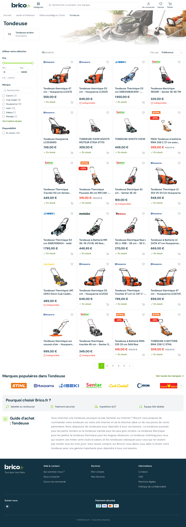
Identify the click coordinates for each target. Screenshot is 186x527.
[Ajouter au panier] (72, 102)
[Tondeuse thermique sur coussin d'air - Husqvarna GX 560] (59, 334)
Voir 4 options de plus (12, 121)
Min (3, 68)
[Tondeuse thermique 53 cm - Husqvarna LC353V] (95, 82)
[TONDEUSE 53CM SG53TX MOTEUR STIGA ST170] (95, 132)
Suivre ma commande (55, 481)
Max (21, 68)
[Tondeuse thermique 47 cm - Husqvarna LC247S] (59, 82)
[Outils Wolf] (169, 385)
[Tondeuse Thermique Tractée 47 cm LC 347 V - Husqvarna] (130, 284)
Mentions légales (147, 481)
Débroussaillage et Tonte (52, 15)
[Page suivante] (130, 366)
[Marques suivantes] (181, 385)
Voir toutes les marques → (170, 375)
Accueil (7, 15)
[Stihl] (19, 385)
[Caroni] (144, 385)
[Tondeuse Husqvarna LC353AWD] (59, 132)
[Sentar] (94, 385)
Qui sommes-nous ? (54, 471)
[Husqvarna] (44, 385)
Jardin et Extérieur (25, 15)
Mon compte (97, 471)
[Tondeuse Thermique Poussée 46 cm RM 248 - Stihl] (95, 183)
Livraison (143, 471)
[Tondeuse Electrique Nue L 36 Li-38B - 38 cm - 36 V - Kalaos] (130, 233)
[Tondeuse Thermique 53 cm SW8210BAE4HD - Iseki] (130, 82)
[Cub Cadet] (119, 385)
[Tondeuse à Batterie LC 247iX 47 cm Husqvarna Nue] (166, 233)
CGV (140, 476)
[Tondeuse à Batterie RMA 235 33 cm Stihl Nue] (130, 334)
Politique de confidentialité (152, 486)
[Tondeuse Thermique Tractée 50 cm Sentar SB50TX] (59, 183)
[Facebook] (7, 506)
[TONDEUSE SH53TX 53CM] (130, 132)
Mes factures (98, 476)
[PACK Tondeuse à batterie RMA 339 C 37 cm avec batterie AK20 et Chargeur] (166, 132)
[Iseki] (69, 385)
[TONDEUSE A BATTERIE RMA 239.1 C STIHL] (166, 334)
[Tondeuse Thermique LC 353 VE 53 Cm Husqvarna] (166, 183)
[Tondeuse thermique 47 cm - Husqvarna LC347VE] (166, 284)
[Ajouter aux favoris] (72, 62)
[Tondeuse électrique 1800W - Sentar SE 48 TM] (166, 82)
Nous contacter (52, 476)
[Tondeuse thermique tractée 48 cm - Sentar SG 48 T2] (95, 334)
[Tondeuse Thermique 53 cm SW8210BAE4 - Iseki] (59, 233)
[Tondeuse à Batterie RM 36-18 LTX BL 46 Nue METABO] (95, 233)
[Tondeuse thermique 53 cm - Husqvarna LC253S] (95, 284)
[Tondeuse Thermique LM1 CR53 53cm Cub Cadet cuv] (59, 284)
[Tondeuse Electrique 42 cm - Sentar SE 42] (130, 183)
